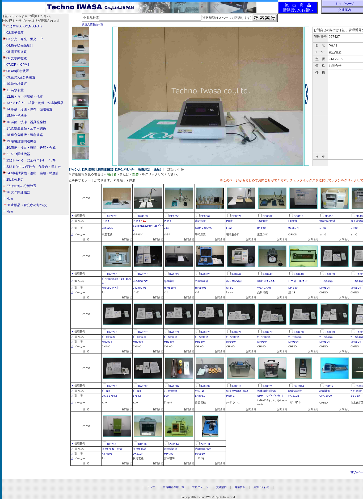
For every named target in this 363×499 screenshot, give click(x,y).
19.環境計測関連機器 (21, 141)
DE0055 (174, 216)
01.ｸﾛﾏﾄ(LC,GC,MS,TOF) (24, 26)
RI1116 (142, 444)
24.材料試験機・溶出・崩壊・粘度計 (32, 173)
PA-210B (293, 395)
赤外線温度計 (203, 448)
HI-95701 (200, 287)
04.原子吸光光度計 (19, 45)
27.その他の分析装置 (21, 186)
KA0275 (205, 332)
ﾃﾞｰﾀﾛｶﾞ (106, 390)
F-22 (229, 227)
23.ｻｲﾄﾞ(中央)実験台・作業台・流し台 (33, 167)
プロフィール (200, 487)
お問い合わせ (261, 487)
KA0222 (174, 274)
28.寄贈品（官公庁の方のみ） (27, 205)
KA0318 (236, 386)
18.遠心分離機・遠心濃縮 (24, 135)
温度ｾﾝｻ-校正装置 (112, 448)
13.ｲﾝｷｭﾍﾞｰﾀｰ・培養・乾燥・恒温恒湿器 (35, 103)
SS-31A (355, 395)
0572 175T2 (109, 395)
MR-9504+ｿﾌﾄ (110, 287)
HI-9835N (170, 287)
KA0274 (174, 332)
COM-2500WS (204, 227)
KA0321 (268, 386)
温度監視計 (139, 448)
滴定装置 (200, 220)
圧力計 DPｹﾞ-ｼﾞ (298, 281)
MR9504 (324, 287)
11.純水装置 (15, 90)
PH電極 (292, 220)
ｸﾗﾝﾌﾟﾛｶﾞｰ (201, 390)
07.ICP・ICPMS (17, 64)
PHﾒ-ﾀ (105, 220)
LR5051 (200, 395)
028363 (143, 216)
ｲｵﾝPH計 (262, 220)
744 (166, 227)
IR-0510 (200, 453)
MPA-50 (169, 453)
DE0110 (298, 216)
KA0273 (143, 332)
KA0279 (330, 332)
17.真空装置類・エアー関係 (26, 128)
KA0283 (143, 386)
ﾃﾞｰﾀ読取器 (326, 281)
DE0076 (236, 216)
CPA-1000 (325, 395)
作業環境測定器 (266, 390)
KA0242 (236, 274)
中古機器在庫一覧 (173, 487)
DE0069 (205, 216)
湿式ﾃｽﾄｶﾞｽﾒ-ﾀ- (266, 281)
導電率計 (169, 281)
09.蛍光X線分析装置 (20, 77)
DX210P (138, 453)
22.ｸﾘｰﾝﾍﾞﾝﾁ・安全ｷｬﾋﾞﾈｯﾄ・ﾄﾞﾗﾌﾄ (31, 160)
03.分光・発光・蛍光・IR (24, 39)
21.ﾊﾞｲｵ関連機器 (18, 154)
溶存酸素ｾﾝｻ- (140, 281)
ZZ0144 (174, 444)
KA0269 (330, 274)
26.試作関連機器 (18, 192)
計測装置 (324, 390)
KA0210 (112, 274)
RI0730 (111, 444)
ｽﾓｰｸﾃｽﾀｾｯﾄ (170, 390)
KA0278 (299, 332)
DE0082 (268, 216)
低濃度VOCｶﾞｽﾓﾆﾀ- (237, 390)
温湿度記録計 (327, 220)
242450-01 (139, 287)
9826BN (293, 227)
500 (166, 395)
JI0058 (329, 216)
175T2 (137, 395)
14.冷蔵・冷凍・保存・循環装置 (29, 109)
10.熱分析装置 (16, 84)
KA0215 (143, 274)
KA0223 (205, 274)
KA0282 (112, 386)
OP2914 (299, 386)
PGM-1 (230, 395)
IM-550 (261, 227)
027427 (112, 216)
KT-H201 (107, 453)
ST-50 (323, 227)
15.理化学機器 (16, 116)
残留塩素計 (201, 281)
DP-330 (293, 287)
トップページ (344, 4)
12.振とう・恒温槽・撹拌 (24, 96)
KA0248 (299, 274)
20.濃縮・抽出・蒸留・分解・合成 (31, 147)
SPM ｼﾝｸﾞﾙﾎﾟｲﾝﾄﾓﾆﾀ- (270, 395)
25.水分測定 (15, 179)
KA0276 (236, 332)
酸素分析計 (295, 390)
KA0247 (268, 274)
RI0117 (329, 386)
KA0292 (205, 386)
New (9, 199)
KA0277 (268, 332)
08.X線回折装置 (17, 71)
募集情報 (240, 487)
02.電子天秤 (15, 33)
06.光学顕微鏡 (16, 58)
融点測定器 (170, 448)
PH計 (229, 220)
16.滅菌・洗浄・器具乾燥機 (26, 122)
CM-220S (107, 227)
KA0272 (112, 332)
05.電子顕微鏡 (16, 52)
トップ (151, 487)
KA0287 (174, 386)
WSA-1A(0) (264, 287)
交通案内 (344, 10)
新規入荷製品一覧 (92, 24)
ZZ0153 (205, 444)
